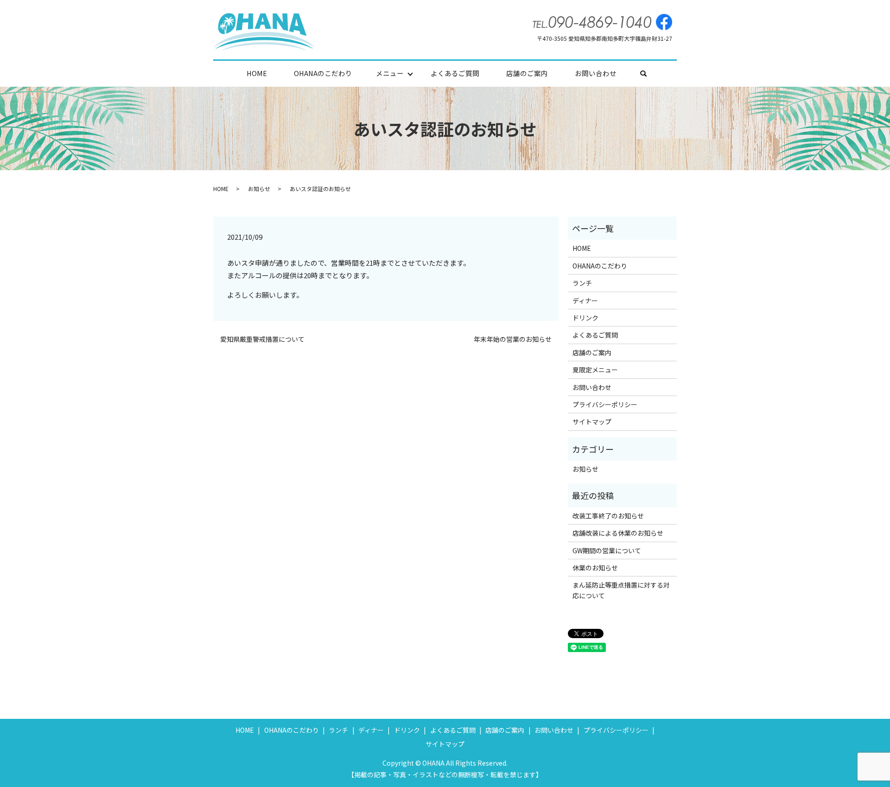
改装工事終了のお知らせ (608, 515)
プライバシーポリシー (604, 404)
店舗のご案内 (527, 73)
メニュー (390, 73)
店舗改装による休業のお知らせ (617, 532)
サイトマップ (591, 421)
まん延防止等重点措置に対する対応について (621, 590)
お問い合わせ (596, 73)
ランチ (582, 283)
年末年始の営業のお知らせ (513, 339)
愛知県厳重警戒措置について (262, 339)
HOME (257, 73)
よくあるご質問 (455, 73)
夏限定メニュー (595, 369)
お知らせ (259, 188)
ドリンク (585, 317)
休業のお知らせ (595, 567)
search (650, 74)
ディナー (585, 300)
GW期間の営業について (606, 550)
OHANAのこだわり (323, 73)
